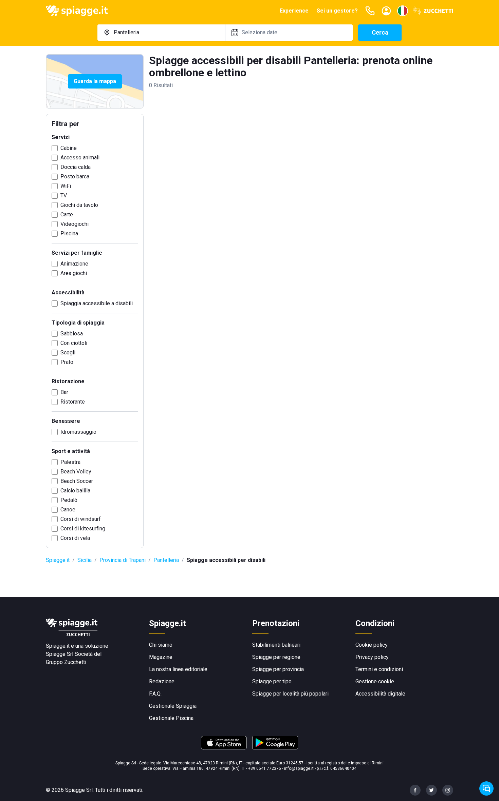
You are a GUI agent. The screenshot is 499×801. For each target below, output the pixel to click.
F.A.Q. (155, 693)
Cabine (68, 148)
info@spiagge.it (299, 768)
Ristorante (72, 401)
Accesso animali (79, 157)
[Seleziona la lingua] (402, 10)
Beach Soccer (76, 481)
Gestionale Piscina (171, 718)
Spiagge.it (58, 560)
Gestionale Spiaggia (173, 706)
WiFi (65, 186)
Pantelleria (166, 560)
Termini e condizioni (379, 669)
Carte (66, 214)
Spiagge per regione (276, 657)
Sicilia (84, 560)
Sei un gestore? (337, 10)
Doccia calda (75, 167)
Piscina (69, 233)
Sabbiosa (71, 333)
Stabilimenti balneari (276, 645)
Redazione (161, 681)
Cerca (380, 32)
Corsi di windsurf (80, 519)
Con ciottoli (73, 343)
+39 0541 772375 (264, 768)
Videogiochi (74, 224)
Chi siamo (160, 645)
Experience (294, 10)
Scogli (67, 352)
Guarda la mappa (95, 81)
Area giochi (73, 273)
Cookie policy (371, 645)
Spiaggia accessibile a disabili (96, 303)
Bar (64, 392)
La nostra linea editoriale (178, 669)
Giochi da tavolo (79, 205)
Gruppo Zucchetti (66, 662)
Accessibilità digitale (380, 693)
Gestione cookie (374, 681)
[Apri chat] (486, 788)
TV (63, 195)
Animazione (74, 263)
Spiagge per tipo (272, 681)
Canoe (67, 509)
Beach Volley (75, 471)
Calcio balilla (75, 490)
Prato (66, 362)
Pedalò (68, 500)
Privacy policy (372, 657)
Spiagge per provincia (278, 669)
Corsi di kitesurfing (82, 528)
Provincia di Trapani (122, 560)
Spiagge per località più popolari (290, 693)
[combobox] (161, 32)
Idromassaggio (78, 432)
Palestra (70, 462)
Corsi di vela (75, 538)
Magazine (160, 657)
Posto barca (74, 176)
